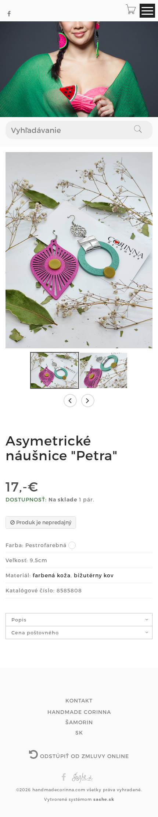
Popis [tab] (18, 620)
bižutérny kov (94, 575)
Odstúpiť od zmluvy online (83, 756)
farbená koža (52, 575)
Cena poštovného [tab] (35, 632)
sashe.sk (103, 799)
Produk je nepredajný (43, 522)
